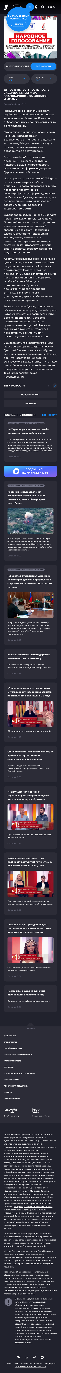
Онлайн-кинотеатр (13, 1048)
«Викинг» (41, 1210)
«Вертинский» (33, 1213)
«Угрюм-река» (29, 1210)
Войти (52, 7)
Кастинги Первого (12, 1061)
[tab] (17, 66)
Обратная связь (11, 1080)
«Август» (18, 1206)
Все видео (8, 1067)
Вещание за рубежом (41, 1116)
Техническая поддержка (16, 1086)
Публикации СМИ (12, 1099)
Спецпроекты (10, 1042)
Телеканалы (29, 1294)
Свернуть (30, 1029)
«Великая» (20, 1213)
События (8, 1092)
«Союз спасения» (12, 1210)
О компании (10, 1036)
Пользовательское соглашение (19, 1073)
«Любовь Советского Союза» (38, 1206)
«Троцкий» (9, 1213)
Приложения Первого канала (18, 1055)
